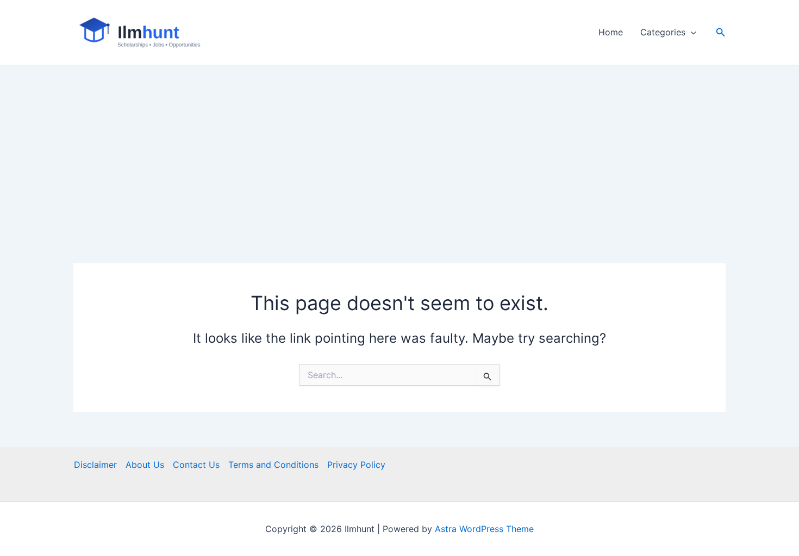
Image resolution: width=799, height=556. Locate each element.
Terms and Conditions (273, 464)
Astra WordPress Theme (484, 528)
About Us (145, 464)
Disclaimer (95, 464)
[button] (690, 32)
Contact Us (196, 464)
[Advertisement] (399, 147)
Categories (662, 32)
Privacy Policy (356, 464)
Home (610, 32)
